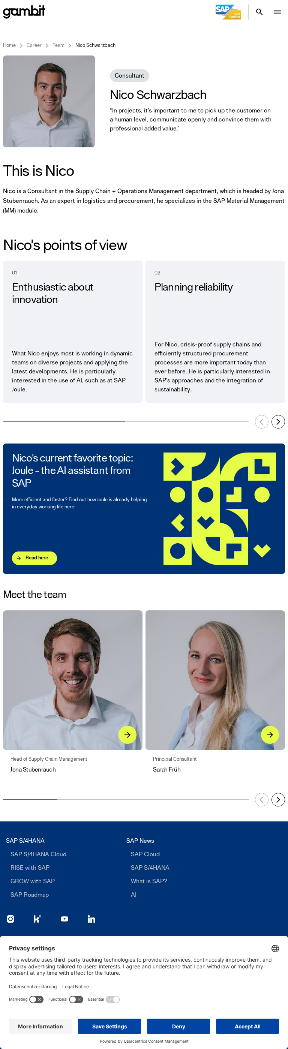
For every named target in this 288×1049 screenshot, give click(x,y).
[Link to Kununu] (37, 918)
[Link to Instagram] (10, 918)
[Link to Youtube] (64, 918)
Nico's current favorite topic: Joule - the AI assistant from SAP (72, 471)
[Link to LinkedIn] (91, 918)
